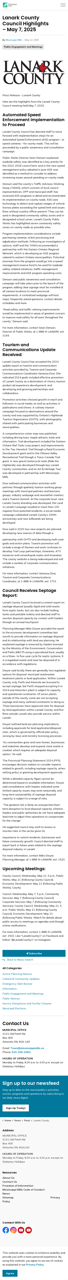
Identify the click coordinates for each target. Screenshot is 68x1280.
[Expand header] (63, 5)
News (6, 1193)
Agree (10, 1273)
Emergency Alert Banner (17, 983)
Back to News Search (20, 959)
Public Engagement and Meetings (23, 46)
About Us (8, 1177)
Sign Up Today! (15, 1108)
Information (9, 988)
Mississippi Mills (14, 39)
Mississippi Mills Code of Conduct (23, 1189)
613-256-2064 (21, 1052)
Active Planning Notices (17, 974)
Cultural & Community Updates (21, 978)
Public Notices (11, 998)
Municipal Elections (14, 1008)
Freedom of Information (17, 1185)
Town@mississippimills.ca (27, 1048)
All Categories (12, 968)
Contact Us (9, 1181)
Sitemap (8, 1197)
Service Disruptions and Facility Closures (26, 1003)
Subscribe (35, 953)
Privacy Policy (35, 1264)
